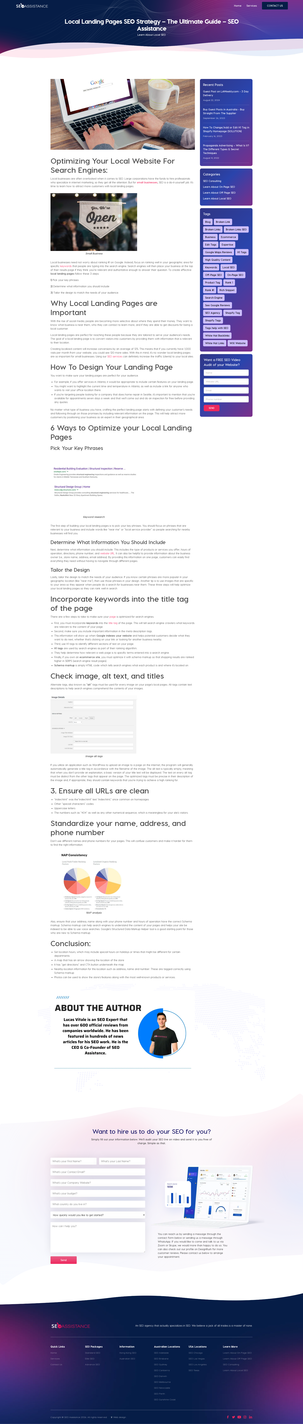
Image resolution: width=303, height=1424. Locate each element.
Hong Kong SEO (127, 1352)
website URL (107, 553)
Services (252, 5)
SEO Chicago (196, 1352)
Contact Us (56, 1364)
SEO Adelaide (161, 1352)
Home (237, 5)
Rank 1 (229, 282)
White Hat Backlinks (217, 335)
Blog (208, 221)
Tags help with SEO (216, 327)
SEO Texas (194, 1370)
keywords (66, 266)
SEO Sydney (160, 1364)
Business (210, 236)
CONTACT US (275, 5)
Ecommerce (228, 236)
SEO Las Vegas (197, 1358)
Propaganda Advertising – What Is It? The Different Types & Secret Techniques (226, 149)
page (113, 616)
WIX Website (238, 343)
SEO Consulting (212, 180)
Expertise (227, 244)
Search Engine (214, 297)
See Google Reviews (217, 305)
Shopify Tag (232, 312)
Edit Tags (210, 244)
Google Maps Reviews (218, 252)
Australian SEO (127, 1358)
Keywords (211, 267)
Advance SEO (92, 1364)
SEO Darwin (160, 1376)
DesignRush (205, 1249)
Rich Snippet (227, 290)
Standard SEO (92, 1352)
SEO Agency (212, 312)
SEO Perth (159, 1393)
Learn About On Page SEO (219, 186)
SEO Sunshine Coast (164, 1399)
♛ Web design (118, 1417)
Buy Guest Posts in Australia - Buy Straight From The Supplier (223, 111)
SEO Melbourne (162, 1382)
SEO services (114, 356)
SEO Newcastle (162, 1387)
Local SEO (229, 267)
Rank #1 (209, 290)
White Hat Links (214, 343)
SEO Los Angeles (198, 1364)
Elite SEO (89, 1358)
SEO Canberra (162, 1370)
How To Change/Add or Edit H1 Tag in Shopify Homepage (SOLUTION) (226, 129)
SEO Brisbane (161, 1358)
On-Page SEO (235, 274)
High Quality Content (217, 259)
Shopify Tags (213, 320)
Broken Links (212, 229)
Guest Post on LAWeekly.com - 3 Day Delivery (226, 93)
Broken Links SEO (236, 229)
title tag (113, 622)
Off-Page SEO (213, 274)
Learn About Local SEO (217, 198)
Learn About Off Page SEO (219, 192)
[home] (31, 6)
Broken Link (223, 221)
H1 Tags (242, 252)
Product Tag (212, 282)
